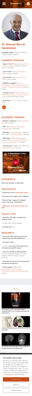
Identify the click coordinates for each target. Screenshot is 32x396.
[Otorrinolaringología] (4, 107)
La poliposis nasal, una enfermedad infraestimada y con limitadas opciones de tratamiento (15, 311)
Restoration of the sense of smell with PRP (14, 207)
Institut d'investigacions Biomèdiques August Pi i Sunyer (15, 85)
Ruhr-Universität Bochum (10, 142)
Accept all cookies (16, 379)
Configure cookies (16, 390)
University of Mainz (16, 134)
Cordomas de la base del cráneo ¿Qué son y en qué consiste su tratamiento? (16, 347)
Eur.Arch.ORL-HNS (17, 101)
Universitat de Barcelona (15, 87)
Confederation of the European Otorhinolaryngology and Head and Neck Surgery (15, 271)
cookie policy (8, 374)
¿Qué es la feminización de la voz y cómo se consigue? (16, 329)
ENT (12, 64)
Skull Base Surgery (22, 192)
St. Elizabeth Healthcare (19, 140)
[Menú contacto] (28, 3)
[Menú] (4, 3)
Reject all (16, 385)
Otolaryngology (16, 132)
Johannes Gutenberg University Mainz (13, 128)
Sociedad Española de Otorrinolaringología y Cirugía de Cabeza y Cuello (15, 95)
